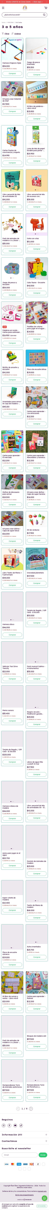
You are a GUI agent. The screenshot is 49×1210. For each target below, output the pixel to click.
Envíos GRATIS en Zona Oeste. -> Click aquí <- (24, 2)
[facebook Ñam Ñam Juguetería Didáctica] (9, 1125)
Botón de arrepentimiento (24, 1195)
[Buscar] (44, 15)
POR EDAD (10, 22)
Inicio (3, 22)
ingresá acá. (42, 1191)
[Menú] (3, 8)
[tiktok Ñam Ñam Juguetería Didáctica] (21, 1125)
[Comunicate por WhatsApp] (44, 1198)
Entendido (42, 1206)
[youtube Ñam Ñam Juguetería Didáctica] (15, 1125)
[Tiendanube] (24, 1200)
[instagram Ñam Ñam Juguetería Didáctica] (3, 1125)
